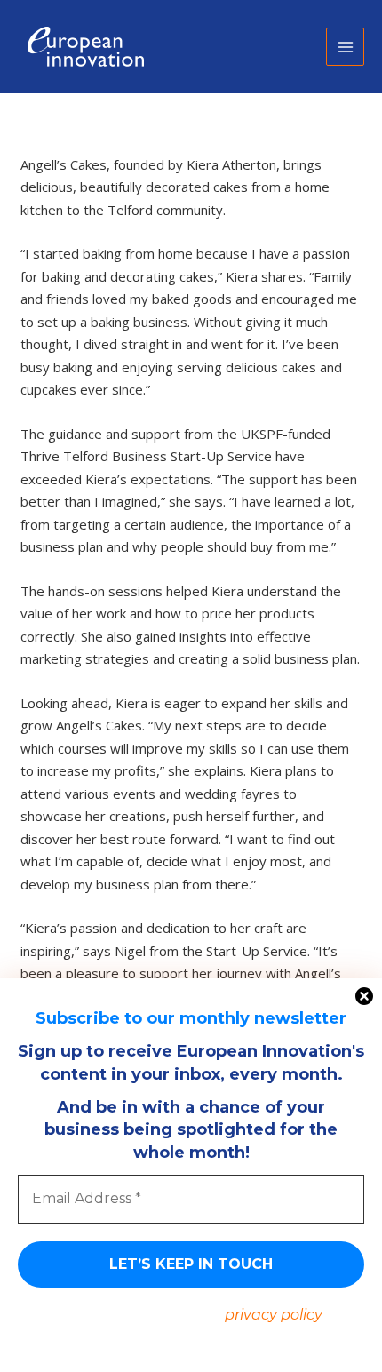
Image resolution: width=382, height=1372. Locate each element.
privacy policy (273, 1314)
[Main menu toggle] (345, 47)
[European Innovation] (84, 46)
